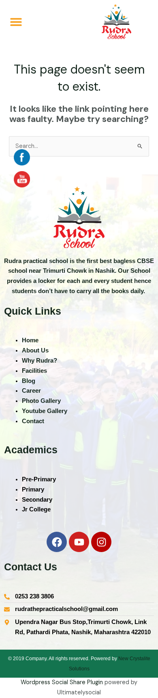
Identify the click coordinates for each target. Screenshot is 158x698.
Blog (28, 381)
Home (31, 340)
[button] (16, 21)
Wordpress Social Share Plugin (63, 682)
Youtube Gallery (44, 411)
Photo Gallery (41, 401)
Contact (33, 421)
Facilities (34, 370)
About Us (35, 350)
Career (31, 390)
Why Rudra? (39, 360)
